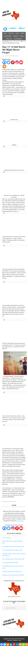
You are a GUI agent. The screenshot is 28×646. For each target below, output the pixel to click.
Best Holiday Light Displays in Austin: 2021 (13, 546)
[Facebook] (4, 62)
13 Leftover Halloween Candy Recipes (12, 571)
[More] (4, 66)
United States (12, 501)
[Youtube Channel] (21, 528)
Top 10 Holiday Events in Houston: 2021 (12, 550)
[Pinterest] (13, 62)
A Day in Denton (6, 537)
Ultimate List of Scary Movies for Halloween (13, 575)
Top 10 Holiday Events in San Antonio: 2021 (13, 559)
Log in (19, 640)
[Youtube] (21, 62)
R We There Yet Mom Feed (14, 533)
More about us (20, 520)
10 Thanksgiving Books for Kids (10, 562)
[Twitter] (8, 62)
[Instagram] (17, 62)
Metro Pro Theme (15, 638)
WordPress (15, 640)
